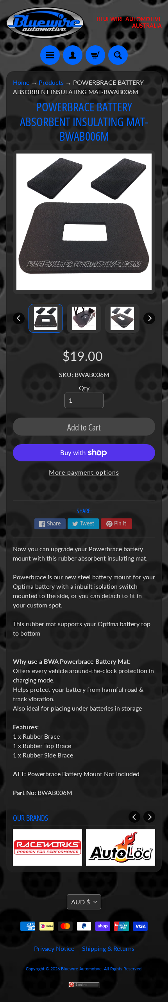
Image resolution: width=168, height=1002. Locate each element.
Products (51, 82)
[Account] (72, 55)
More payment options (84, 472)
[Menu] (50, 55)
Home (21, 82)
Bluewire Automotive (81, 968)
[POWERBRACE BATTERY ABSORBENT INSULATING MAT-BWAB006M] (46, 318)
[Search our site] (118, 55)
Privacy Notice (54, 948)
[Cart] (95, 55)
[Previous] (19, 318)
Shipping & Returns (108, 948)
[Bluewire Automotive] (45, 22)
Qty (84, 387)
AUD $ (80, 902)
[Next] (149, 318)
